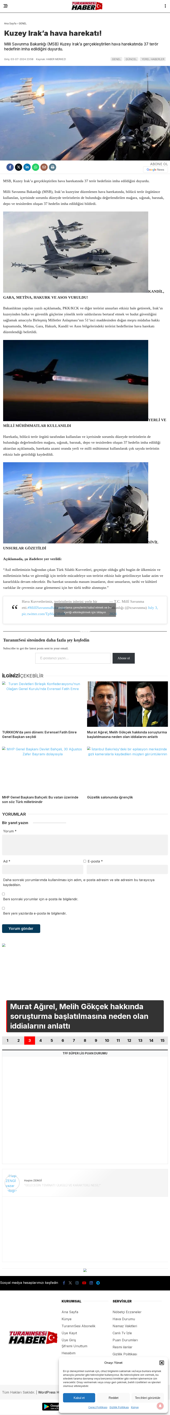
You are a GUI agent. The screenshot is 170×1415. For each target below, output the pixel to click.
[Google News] (155, 169)
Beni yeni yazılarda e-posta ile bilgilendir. (35, 913)
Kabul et (79, 1398)
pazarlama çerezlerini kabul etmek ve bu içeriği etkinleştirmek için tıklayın (85, 610)
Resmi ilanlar (122, 1347)
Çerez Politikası (97, 1407)
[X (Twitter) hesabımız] (70, 1283)
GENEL (116, 59)
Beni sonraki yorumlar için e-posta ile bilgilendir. (40, 899)
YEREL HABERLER (153, 59)
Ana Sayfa (70, 1312)
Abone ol (124, 658)
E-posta (95, 861)
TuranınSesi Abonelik (78, 1326)
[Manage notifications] (160, 1406)
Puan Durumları (125, 1340)
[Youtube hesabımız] (84, 1283)
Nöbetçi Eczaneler (127, 1312)
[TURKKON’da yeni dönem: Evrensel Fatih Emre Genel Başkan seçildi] (42, 704)
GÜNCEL (131, 59)
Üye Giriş (69, 1340)
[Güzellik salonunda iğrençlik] (127, 769)
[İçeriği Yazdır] (52, 167)
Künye (135, 1407)
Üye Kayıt (69, 1333)
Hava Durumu (124, 1319)
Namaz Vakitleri (125, 1326)
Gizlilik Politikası (119, 1407)
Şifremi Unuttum (74, 1346)
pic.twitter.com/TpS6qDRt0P (44, 614)
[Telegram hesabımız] (98, 1283)
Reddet (113, 1398)
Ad (6, 861)
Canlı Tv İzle (122, 1333)
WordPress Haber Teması (58, 1392)
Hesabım (68, 1353)
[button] (162, 1363)
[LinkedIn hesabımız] (91, 1283)
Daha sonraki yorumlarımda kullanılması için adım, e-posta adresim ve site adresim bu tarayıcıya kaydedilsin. (78, 882)
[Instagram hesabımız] (77, 1283)
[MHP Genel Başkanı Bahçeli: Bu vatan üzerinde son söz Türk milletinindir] (42, 769)
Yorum (10, 831)
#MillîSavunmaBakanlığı (46, 608)
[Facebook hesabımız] (64, 1283)
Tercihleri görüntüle (147, 1398)
